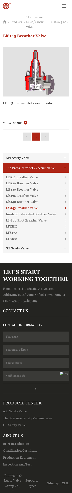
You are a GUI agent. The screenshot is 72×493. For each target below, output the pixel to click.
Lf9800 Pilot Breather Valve (26, 220)
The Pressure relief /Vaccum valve (35, 21)
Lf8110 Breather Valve (22, 177)
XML (65, 483)
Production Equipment (19, 457)
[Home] (6, 6)
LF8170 (11, 232)
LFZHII (11, 226)
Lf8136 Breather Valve (22, 195)
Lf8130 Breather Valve (22, 189)
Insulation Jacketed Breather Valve (31, 214)
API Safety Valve (18, 158)
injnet (32, 486)
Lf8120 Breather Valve (22, 183)
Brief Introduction (16, 443)
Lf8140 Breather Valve (22, 201)
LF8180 (11, 239)
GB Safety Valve (17, 248)
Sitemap (53, 483)
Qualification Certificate (20, 450)
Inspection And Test (17, 464)
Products (16, 21)
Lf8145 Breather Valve (61, 21)
